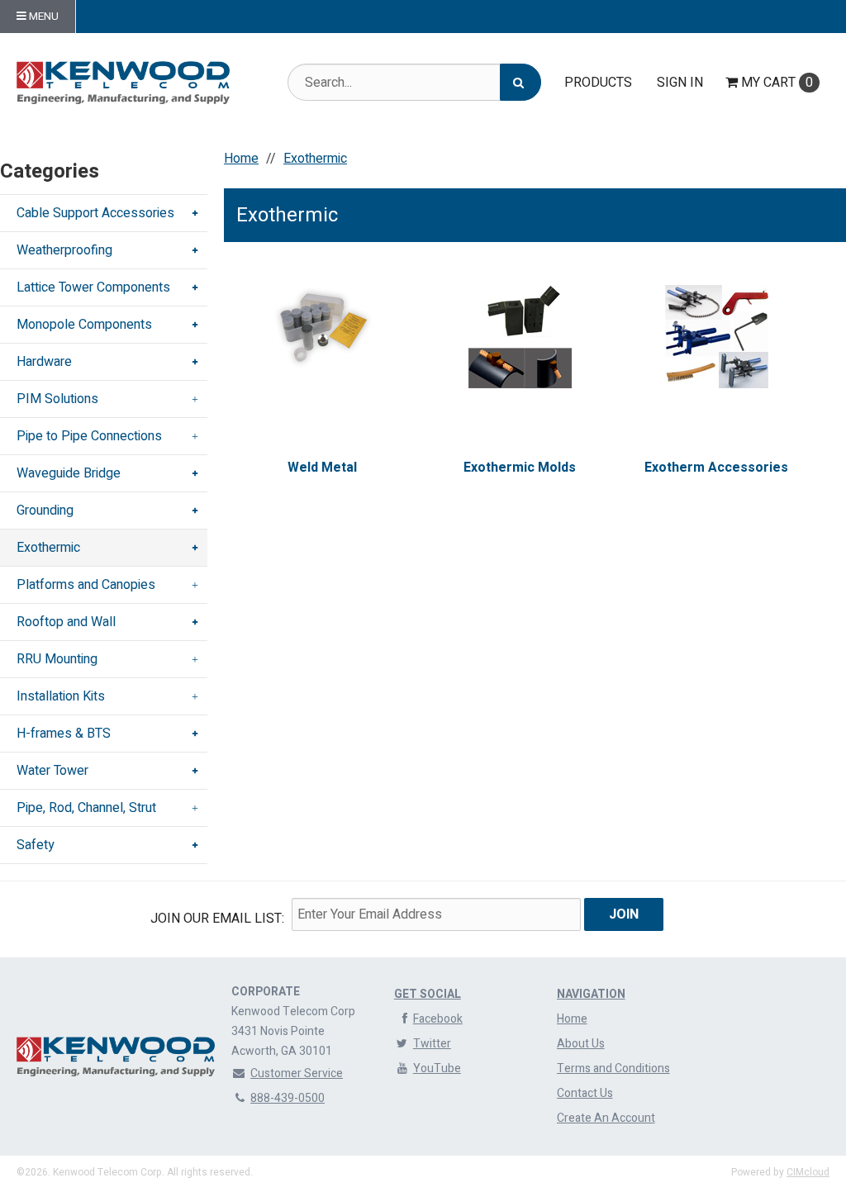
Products (598, 83)
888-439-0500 (287, 1098)
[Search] (520, 82)
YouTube (437, 1068)
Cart (777, 83)
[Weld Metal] (323, 327)
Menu (42, 16)
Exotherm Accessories (716, 467)
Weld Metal (322, 467)
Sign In (680, 83)
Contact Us (585, 1093)
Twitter (432, 1043)
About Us (581, 1043)
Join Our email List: (217, 918)
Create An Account (606, 1118)
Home (572, 1019)
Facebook (438, 1019)
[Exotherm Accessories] (717, 336)
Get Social (427, 994)
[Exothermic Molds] (519, 336)
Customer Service (296, 1073)
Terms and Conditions (613, 1068)
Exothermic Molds (519, 467)
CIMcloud (808, 1172)
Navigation (591, 994)
